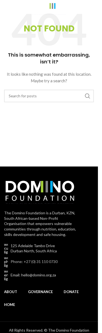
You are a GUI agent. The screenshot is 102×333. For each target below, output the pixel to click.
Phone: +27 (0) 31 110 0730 (34, 261)
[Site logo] (49, 7)
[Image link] (39, 190)
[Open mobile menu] (6, 8)
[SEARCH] (87, 96)
